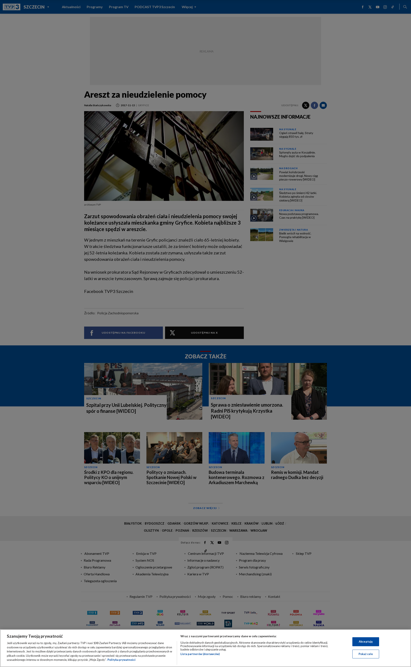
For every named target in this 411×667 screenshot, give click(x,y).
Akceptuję (366, 641)
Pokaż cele (366, 654)
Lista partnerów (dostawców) (200, 654)
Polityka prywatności (121, 659)
